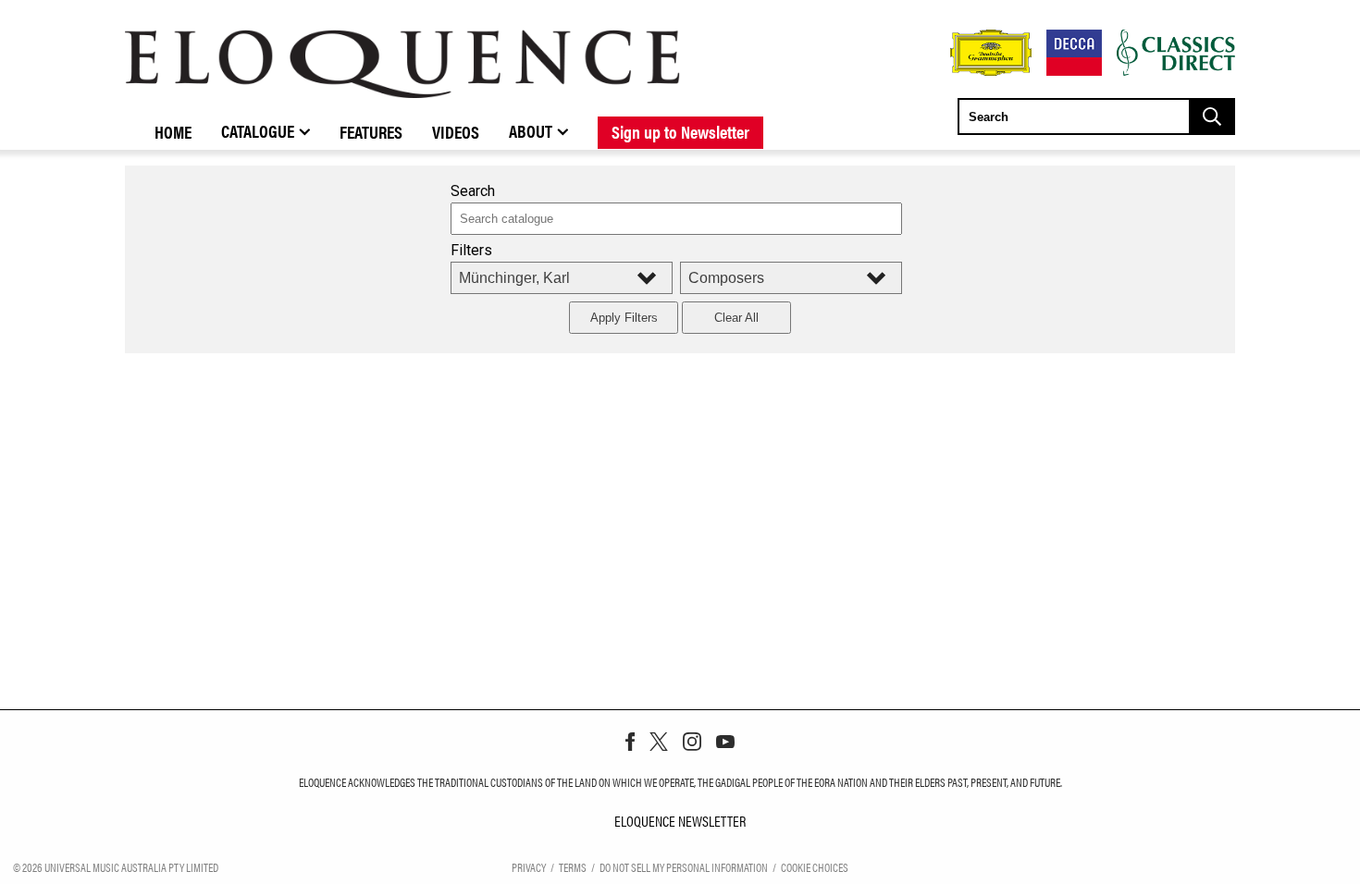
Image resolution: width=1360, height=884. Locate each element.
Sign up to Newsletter (680, 131)
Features (371, 131)
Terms (573, 867)
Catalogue (257, 130)
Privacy (529, 867)
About (530, 130)
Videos (455, 131)
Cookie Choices (814, 867)
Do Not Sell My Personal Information (684, 867)
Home (173, 131)
